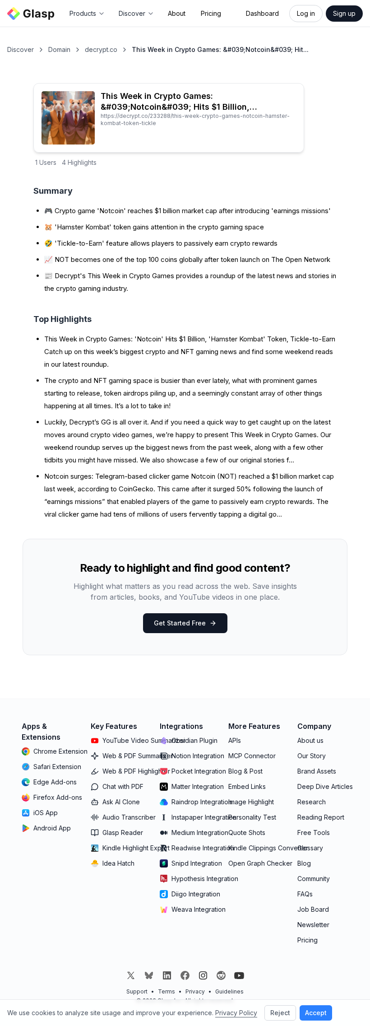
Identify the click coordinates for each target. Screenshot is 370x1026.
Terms (166, 991)
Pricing (211, 13)
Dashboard (262, 13)
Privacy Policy (236, 1013)
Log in (306, 13)
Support (137, 991)
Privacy (195, 991)
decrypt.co (101, 49)
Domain (59, 49)
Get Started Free (180, 623)
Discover (20, 49)
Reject (280, 1013)
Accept (316, 1013)
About (176, 13)
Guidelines (229, 991)
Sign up (344, 13)
